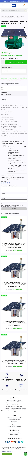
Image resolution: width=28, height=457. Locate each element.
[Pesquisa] (25, 10)
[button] (25, 28)
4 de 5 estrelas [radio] (7, 183)
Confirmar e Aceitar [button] (7, 453)
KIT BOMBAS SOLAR (13, 16)
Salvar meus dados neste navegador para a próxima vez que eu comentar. (12, 206)
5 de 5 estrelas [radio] (9, 183)
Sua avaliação (5, 181)
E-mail (3, 198)
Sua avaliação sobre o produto (9, 185)
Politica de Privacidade (7, 451)
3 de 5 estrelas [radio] (5, 183)
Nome (3, 193)
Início (2, 16)
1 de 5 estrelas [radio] (1, 183)
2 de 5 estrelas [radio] (3, 183)
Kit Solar (6, 16)
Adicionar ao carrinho (16, 62)
